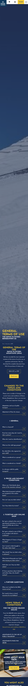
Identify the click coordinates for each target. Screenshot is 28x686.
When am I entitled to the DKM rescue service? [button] (11, 588)
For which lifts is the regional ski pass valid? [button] (11, 452)
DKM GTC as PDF (14, 371)
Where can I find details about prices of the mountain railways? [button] (11, 486)
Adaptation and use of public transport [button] (10, 406)
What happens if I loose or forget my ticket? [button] (12, 540)
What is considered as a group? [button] (11, 457)
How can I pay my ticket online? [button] (11, 499)
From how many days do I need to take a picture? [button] (12, 434)
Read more (14, 376)
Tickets (21, 2)
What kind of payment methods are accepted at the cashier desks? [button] (11, 493)
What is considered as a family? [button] (11, 463)
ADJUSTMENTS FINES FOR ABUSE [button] (10, 641)
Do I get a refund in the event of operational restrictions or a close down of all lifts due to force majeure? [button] (12, 524)
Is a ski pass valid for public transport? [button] (10, 470)
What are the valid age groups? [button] (11, 445)
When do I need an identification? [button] (12, 439)
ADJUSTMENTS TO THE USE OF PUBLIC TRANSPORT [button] (12, 635)
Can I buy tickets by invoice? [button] (10, 505)
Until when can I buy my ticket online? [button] (11, 565)
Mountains (8, 343)
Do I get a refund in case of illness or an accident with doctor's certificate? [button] (12, 533)
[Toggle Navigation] (26, 2)
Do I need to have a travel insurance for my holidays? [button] (10, 594)
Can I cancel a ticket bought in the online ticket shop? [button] (11, 547)
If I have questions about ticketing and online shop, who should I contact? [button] (12, 573)
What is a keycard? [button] (7, 427)
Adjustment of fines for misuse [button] (11, 412)
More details (14, 668)
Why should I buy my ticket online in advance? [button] (12, 553)
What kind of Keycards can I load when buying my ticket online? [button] (12, 559)
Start (3, 343)
